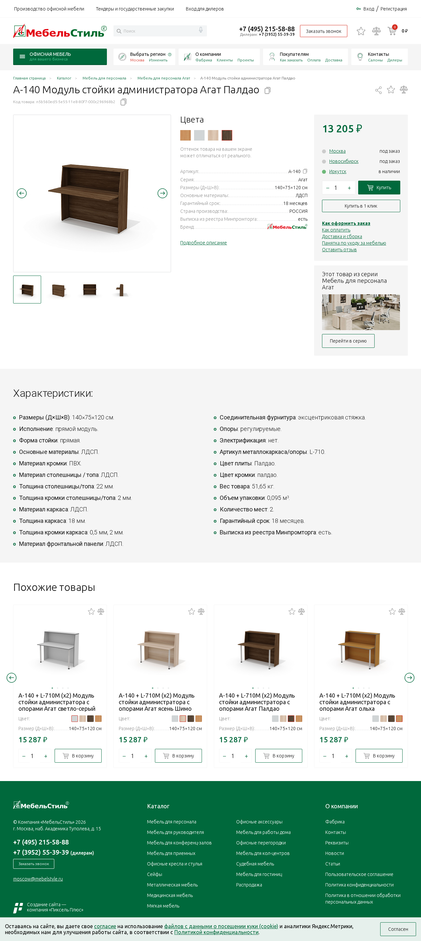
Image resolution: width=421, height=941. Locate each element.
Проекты (245, 60)
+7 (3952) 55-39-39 (277, 34)
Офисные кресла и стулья (174, 863)
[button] (21, 193)
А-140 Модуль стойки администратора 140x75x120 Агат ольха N (185, 135)
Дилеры (394, 60)
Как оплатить (336, 230)
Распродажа (249, 884)
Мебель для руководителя (175, 832)
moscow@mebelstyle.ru (38, 879)
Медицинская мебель (170, 895)
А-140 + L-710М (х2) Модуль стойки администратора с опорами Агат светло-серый (56, 702)
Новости (334, 853)
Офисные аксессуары (259, 821)
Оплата (314, 60)
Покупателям (294, 54)
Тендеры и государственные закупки (135, 8)
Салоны (375, 60)
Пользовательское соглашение (359, 874)
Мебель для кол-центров (263, 853)
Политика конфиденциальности (359, 884)
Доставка (333, 60)
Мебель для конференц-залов (179, 842)
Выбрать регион (147, 54)
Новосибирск (344, 161)
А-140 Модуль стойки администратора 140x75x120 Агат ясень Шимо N (213, 135)
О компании (208, 54)
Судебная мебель (255, 863)
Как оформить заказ (346, 223)
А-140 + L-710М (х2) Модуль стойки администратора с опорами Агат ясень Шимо (156, 702)
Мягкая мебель (163, 905)
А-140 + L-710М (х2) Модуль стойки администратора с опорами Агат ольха (357, 702)
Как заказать (291, 60)
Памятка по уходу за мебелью (354, 243)
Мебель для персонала (171, 821)
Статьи (332, 863)
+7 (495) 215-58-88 (267, 29)
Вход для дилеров (205, 8)
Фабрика (203, 60)
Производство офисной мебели (49, 8)
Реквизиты (337, 842)
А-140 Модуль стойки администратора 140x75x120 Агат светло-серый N (199, 135)
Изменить (158, 60)
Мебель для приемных (171, 853)
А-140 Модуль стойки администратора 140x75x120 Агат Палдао (227, 135)
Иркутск (337, 171)
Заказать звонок (323, 31)
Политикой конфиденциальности (216, 932)
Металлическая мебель (172, 884)
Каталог (158, 806)
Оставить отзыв (339, 249)
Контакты (378, 54)
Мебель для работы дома (263, 832)
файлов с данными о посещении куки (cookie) (221, 926)
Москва (337, 151)
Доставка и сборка (342, 236)
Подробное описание (203, 242)
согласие (105, 926)
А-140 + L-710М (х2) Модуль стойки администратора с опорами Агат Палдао (257, 702)
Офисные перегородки (261, 842)
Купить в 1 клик (361, 206)
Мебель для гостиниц (259, 874)
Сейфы (154, 874)
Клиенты (225, 60)
